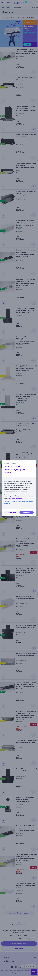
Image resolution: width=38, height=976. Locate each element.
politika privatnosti (15, 498)
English (13, 463)
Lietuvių (7, 463)
